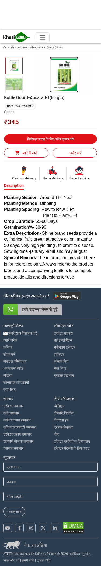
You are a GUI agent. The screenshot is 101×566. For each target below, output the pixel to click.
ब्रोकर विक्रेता (63, 427)
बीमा (56, 434)
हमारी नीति (28, 560)
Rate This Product (19, 106)
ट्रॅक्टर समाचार (13, 405)
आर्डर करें (75, 152)
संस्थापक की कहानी (16, 382)
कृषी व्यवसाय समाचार (17, 420)
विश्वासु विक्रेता (64, 412)
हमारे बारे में (10, 340)
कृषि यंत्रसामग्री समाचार (19, 427)
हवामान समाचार (13, 448)
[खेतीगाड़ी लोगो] (16, 37)
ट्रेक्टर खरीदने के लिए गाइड (72, 441)
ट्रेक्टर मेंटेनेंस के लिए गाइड (72, 448)
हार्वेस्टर (59, 354)
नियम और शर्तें (11, 560)
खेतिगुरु (59, 405)
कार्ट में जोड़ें (29, 152)
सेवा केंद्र (60, 368)
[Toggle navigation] (43, 37)
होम (4, 47)
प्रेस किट (9, 389)
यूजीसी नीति (44, 560)
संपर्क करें (9, 354)
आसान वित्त (61, 361)
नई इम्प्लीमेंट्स (63, 340)
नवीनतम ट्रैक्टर (64, 347)
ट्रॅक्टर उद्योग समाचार (17, 434)
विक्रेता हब (61, 420)
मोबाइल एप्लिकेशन (15, 361)
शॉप (12, 47)
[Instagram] (31, 528)
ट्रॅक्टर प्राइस (63, 333)
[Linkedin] (55, 528)
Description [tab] (14, 185)
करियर (7, 347)
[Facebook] (19, 528)
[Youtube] (7, 528)
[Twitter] (43, 528)
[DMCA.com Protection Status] (73, 528)
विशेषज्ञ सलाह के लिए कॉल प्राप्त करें (50, 139)
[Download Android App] (66, 296)
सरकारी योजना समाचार (18, 441)
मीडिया (7, 375)
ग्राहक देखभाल (64, 375)
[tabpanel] (50, 237)
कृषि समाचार (11, 412)
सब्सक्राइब (14, 511)
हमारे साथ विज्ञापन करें (20, 333)
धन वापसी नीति (13, 368)
